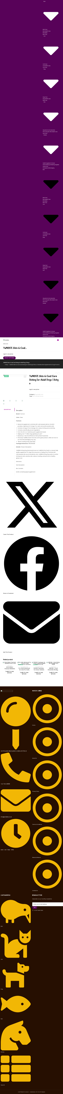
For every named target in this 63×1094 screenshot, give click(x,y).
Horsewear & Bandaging (48, 168)
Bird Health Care (46, 31)
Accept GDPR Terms (38, 910)
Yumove (41, 396)
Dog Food (45, 97)
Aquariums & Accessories (49, 130)
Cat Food (45, 64)
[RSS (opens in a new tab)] (14, 168)
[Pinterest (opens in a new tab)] (8, 168)
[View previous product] (56, 373)
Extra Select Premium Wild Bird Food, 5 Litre (10, 668)
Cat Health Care (46, 65)
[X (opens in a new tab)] (4, 168)
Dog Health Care (46, 98)
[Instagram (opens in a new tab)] (10, 168)
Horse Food (45, 166)
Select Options (9, 357)
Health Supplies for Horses (49, 163)
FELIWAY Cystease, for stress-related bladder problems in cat (39, 669)
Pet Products (35, 396)
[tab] (9, 409)
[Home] (3, 364)
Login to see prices (8, 354)
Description (7, 409)
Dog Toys (45, 100)
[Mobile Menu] (59, 340)
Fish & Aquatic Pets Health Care (50, 131)
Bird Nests (45, 32)
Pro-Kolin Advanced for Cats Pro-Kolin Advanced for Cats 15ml (24, 669)
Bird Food (45, 29)
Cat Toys (45, 67)
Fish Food (45, 133)
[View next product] (59, 373)
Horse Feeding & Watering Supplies (51, 164)
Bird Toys (45, 34)
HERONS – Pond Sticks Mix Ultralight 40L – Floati (53, 669)
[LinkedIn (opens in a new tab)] (12, 168)
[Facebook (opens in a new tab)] (6, 168)
